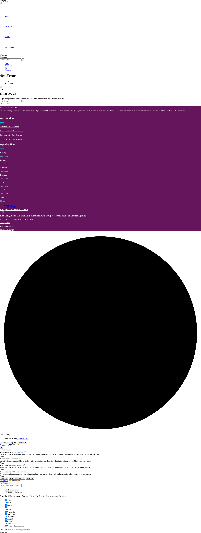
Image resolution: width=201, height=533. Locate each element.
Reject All (13, 443)
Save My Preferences (17, 478)
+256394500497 (9, 207)
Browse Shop (23, 439)
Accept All (22, 443)
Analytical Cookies (9, 465)
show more (6, 450)
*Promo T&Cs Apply (7, 230)
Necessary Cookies (9, 452)
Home (7, 81)
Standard (20, 452)
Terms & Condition (6, 226)
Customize (4, 443)
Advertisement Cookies (10, 472)
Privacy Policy (5, 223)
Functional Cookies (9, 459)
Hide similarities (13, 490)
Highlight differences (15, 492)
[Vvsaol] (3, 55)
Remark (20, 459)
